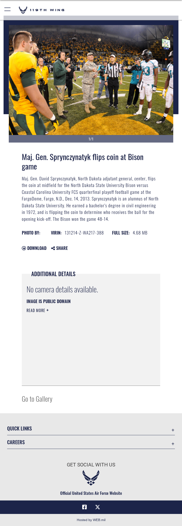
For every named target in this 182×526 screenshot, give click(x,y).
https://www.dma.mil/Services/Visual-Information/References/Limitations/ (82, 347)
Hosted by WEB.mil (91, 520)
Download (36, 248)
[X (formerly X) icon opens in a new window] (97, 507)
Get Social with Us (91, 465)
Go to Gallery (37, 398)
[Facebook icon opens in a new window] (84, 507)
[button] (7, 10)
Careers (16, 442)
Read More (36, 310)
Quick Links (19, 428)
